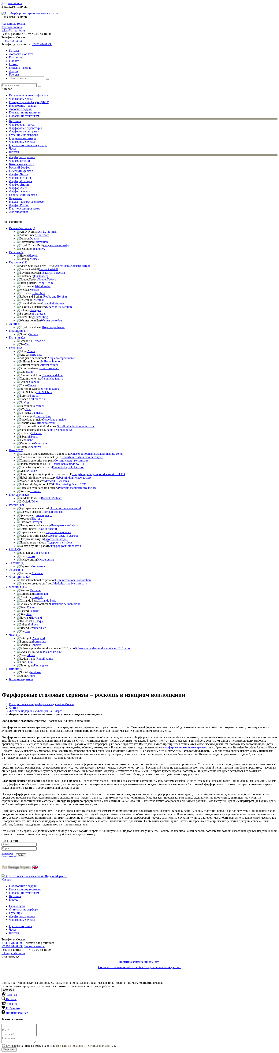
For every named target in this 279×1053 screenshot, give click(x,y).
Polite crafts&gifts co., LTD (69, 484)
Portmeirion (41, 241)
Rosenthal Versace (53, 303)
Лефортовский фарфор (64, 535)
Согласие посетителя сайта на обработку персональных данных (139, 967)
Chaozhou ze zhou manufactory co (82, 457)
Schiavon (36, 433)
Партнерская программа (24, 208)
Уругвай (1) (16, 569)
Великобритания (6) (22, 228)
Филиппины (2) (19, 576)
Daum (31, 607)
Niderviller (39, 627)
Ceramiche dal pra (52, 375)
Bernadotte (39, 641)
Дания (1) (15, 323)
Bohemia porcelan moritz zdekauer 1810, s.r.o (102, 648)
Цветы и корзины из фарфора (28, 145)
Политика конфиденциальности (139, 961)
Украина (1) (16, 563)
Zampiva (35, 446)
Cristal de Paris (47, 600)
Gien (29, 614)
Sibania (33, 436)
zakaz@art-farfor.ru (13, 30)
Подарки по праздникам (25, 112)
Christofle (37, 597)
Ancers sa (37, 573)
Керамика (15, 198)
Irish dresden (42, 286)
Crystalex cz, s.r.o (51, 651)
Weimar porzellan (51, 320)
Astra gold (38, 638)
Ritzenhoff (38, 293)
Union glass (41, 665)
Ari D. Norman (47, 231)
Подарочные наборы (59, 542)
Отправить (9, 1049)
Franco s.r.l (39, 399)
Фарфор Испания (20, 177)
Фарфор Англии (19, 191)
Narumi (33, 334)
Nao (27, 344)
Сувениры (16, 912)
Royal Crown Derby (56, 245)
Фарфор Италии (19, 160)
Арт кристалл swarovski (65, 508)
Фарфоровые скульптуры (25, 128)
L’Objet (33, 501)
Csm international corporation (73, 580)
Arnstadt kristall (48, 269)
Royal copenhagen (53, 327)
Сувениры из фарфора (23, 134)
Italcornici (38, 405)
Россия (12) (16, 504)
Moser (31, 655)
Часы (12, 148)
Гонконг (35, 491)
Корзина (12, 1003)
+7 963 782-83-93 (12, 946)
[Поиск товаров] (47, 79)
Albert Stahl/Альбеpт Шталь (72, 265)
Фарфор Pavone (19, 205)
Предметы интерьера (22, 138)
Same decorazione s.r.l (59, 429)
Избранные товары (14, 23)
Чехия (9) (15, 634)
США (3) (15, 549)
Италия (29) (16, 347)
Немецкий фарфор (21, 170)
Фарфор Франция (20, 181)
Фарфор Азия (18, 188)
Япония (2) (16, 668)
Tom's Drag (41, 317)
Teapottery (38, 248)
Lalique (33, 624)
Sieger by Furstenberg (59, 306)
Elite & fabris (44, 392)
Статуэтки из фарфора (23, 909)
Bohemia (36, 645)
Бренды (14, 74)
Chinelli (34, 382)
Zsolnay (34, 259)
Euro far (34, 395)
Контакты (15, 57)
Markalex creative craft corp (70, 583)
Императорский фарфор (66, 525)
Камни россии (47, 528)
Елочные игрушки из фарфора (28, 95)
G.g (26, 402)
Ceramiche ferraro (52, 378)
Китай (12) (16, 450)
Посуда (13, 899)
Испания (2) (17, 337)
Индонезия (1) (18, 330)
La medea (37, 412)
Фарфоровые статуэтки (24, 131)
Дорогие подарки (20, 109)
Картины (15, 121)
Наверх (6, 879)
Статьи (13, 64)
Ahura (31, 351)
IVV (28, 409)
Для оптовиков (18, 211)
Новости (14, 60)
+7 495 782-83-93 (12, 942)
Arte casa (36, 354)
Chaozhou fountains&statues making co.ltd (97, 453)
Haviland (36, 617)
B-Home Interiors (51, 361)
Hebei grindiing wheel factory (73, 477)
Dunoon (34, 238)
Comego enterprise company (71, 460)
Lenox (31, 556)
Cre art (32, 385)
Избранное (13, 1008)
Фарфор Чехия (18, 174)
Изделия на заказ (20, 67)
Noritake (35, 672)
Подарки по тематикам (24, 115)
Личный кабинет (17, 1012)
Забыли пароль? (9, 856)
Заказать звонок (12, 3)
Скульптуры (17, 906)
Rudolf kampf (44, 658)
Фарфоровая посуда (22, 124)
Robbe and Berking (55, 296)
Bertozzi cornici (48, 364)
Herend (33, 255)
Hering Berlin (44, 282)
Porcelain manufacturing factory (77, 487)
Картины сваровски (58, 532)
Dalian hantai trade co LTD (69, 463)
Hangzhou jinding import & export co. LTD (98, 474)
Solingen (35, 310)
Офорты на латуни (56, 539)
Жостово (36, 518)
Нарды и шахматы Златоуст (27, 201)
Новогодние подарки (23, 105)
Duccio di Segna (50, 388)
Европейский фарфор (23, 194)
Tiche (29, 440)
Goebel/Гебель (47, 279)
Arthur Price (42, 235)
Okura (31, 675)
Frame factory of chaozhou (68, 467)
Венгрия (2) (16, 252)
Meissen (34, 289)
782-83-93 (12, 40)
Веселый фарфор (52, 511)
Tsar (27, 631)
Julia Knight (41, 552)
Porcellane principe (54, 419)
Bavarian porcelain (53, 272)
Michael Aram (45, 559)
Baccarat (35, 590)
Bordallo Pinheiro (51, 498)
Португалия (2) (19, 494)
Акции (13, 71)
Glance (32, 470)
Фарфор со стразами (22, 157)
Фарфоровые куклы (22, 141)
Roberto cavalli (47, 423)
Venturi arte (40, 443)
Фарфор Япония (19, 184)
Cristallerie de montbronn (65, 604)
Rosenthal (38, 300)
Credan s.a (38, 341)
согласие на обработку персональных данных (85, 1045)
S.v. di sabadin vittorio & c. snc (76, 426)
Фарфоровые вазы (21, 98)
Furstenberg (41, 276)
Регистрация (7, 853)
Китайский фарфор (21, 164)
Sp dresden (39, 313)
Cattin (30, 371)
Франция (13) (18, 586)
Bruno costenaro (49, 368)
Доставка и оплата (21, 54)
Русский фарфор (19, 167)
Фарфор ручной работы (65, 545)
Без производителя (21, 679)
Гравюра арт (44, 515)
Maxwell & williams (56, 481)
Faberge (34, 610)
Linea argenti (43, 416)
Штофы (14, 152)
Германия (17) (18, 262)
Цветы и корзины (20, 926)
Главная (12, 994)
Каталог (14, 50)
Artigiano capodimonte (61, 358)
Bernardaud (41, 593)
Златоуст (36, 522)
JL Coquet (38, 621)
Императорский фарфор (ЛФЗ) (29, 102)
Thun (29, 662)
